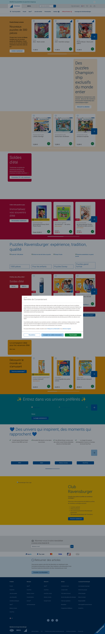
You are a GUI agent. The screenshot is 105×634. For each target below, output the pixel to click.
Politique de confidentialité (53, 328)
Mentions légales (67, 328)
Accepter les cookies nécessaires (52, 335)
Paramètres (32, 335)
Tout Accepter (73, 335)
